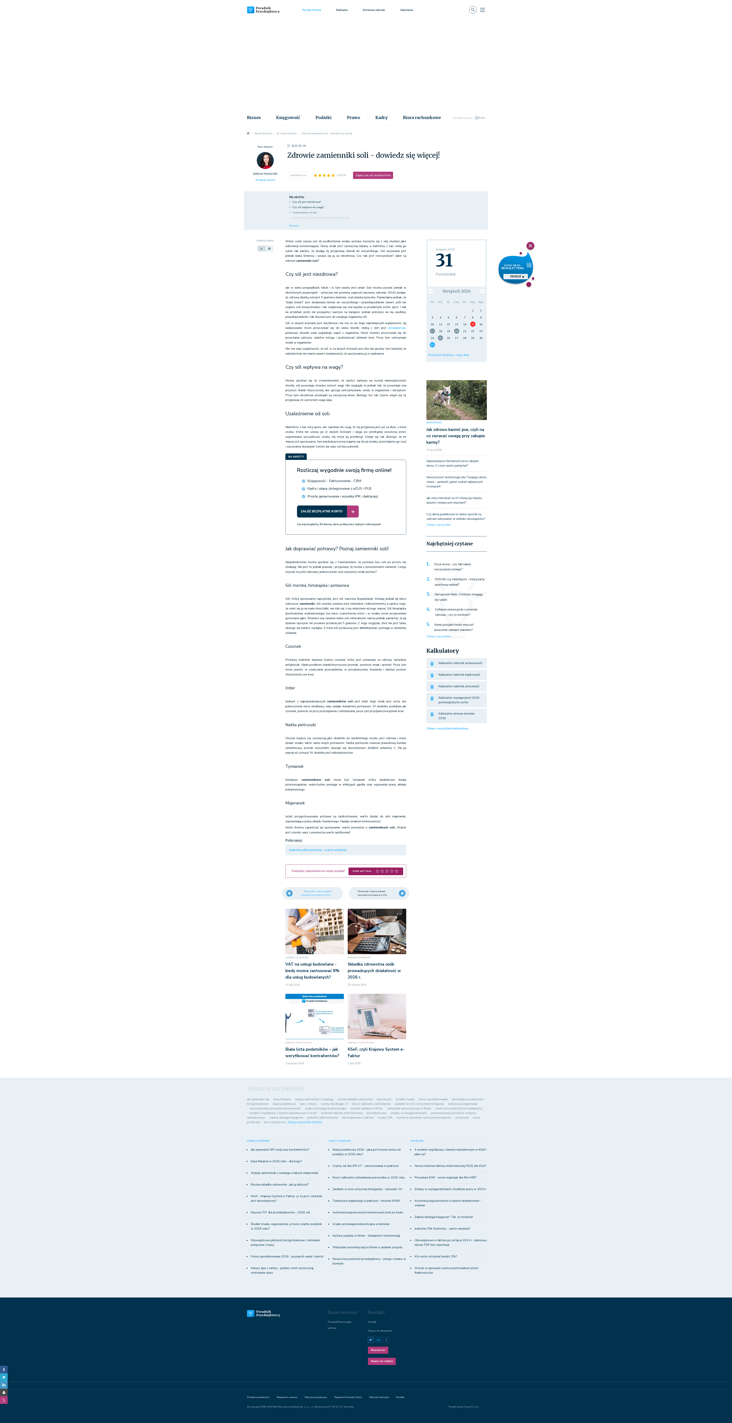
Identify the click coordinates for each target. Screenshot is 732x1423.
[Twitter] (4, 1377)
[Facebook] (4, 1369)
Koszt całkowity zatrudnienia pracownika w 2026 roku (368, 1177)
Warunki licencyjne (379, 1397)
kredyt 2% (385, 1118)
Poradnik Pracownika (339, 1322)
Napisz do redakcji (382, 1361)
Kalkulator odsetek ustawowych (460, 663)
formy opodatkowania (433, 1099)
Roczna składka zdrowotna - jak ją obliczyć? (280, 1184)
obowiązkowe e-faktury (358, 1118)
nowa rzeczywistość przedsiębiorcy (458, 1108)
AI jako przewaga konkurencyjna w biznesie (361, 1224)
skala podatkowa (284, 1104)
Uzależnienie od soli (304, 212)
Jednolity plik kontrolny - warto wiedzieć (318, 850)
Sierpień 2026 (456, 291)
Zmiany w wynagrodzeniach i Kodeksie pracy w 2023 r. (450, 1189)
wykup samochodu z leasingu (314, 1099)
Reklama (342, 10)
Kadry (381, 117)
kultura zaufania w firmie (367, 1108)
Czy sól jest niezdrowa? (306, 202)
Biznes (254, 117)
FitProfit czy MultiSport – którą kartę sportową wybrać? (460, 582)
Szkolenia (406, 10)
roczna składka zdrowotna (355, 1099)
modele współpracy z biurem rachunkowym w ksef (283, 1113)
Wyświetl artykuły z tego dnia (448, 355)
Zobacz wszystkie (438, 525)
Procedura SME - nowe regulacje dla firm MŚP (445, 1177)
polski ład (462, 1118)
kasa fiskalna (282, 1099)
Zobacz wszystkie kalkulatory (447, 728)
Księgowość (288, 117)
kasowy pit (384, 1099)
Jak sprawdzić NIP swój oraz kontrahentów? (280, 1150)
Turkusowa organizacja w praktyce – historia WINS (366, 1201)
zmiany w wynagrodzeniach (409, 1113)
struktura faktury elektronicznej (342, 1113)
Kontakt (372, 1322)
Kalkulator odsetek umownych (458, 686)
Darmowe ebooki (374, 10)
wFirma (332, 1328)
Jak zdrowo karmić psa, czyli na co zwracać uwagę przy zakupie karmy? (455, 436)
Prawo (353, 117)
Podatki (323, 117)
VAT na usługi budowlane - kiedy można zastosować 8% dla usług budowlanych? (312, 971)
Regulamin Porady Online (348, 1397)
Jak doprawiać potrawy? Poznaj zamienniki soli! (320, 218)
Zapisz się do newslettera (373, 175)
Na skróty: (296, 197)
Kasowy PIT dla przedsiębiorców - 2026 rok (280, 1212)
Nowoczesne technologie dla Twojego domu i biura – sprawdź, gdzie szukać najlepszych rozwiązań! (456, 482)
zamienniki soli (298, 175)
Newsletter (378, 1350)
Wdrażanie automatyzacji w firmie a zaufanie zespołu (367, 1247)
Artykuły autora (265, 180)
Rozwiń (293, 226)
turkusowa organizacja (462, 1104)
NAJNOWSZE (434, 422)
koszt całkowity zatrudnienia (371, 1104)
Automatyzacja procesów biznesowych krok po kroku (367, 1212)
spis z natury (308, 1104)
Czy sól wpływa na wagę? (308, 207)
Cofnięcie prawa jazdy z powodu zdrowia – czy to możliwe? (456, 612)
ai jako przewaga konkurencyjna (325, 1108)
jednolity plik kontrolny (322, 1118)
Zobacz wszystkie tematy (304, 1122)
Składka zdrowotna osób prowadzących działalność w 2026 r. (374, 971)
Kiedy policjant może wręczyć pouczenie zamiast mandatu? (454, 627)
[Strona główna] (248, 133)
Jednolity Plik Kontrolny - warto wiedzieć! (442, 1229)
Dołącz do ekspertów (380, 1331)
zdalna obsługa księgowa (286, 1118)
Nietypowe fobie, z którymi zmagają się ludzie (458, 597)
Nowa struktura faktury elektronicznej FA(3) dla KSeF (450, 1166)
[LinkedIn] (4, 1385)
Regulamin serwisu (287, 1397)
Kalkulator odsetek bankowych (459, 675)
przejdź (515, 276)
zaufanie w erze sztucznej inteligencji (419, 1104)
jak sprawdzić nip (258, 1099)
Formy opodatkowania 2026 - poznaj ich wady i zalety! (287, 1256)
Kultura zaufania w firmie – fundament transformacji (366, 1236)
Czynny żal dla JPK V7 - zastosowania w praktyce (365, 1166)
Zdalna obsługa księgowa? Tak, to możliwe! (443, 1217)
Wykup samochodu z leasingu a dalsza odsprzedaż (284, 1173)
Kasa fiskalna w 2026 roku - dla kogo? (276, 1161)
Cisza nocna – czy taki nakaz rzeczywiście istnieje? (452, 567)
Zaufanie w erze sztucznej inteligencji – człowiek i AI (367, 1189)
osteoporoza (397, 328)
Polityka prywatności (258, 1397)
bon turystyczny (275, 1122)
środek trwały (405, 1099)
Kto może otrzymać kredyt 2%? (435, 1256)
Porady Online (311, 10)
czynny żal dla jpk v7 (334, 1104)
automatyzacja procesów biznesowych (275, 1108)
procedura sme (376, 1113)
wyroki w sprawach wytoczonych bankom (423, 1118)
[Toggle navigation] (482, 10)
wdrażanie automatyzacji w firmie (409, 1108)
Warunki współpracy (316, 1397)
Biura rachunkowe (422, 117)
